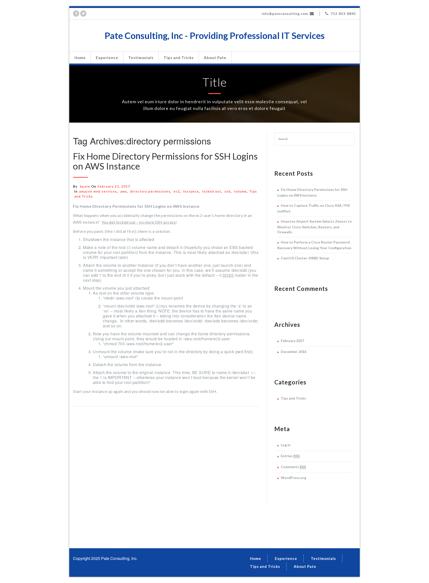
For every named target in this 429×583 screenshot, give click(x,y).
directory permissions (150, 191)
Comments (293, 467)
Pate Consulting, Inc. (119, 558)
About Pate (215, 57)
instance (191, 191)
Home (80, 57)
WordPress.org (293, 478)
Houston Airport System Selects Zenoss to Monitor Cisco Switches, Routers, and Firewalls (314, 226)
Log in (285, 445)
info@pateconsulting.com (285, 14)
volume (240, 191)
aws (123, 191)
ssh (227, 191)
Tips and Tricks (179, 57)
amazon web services (98, 191)
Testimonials (140, 57)
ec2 (177, 191)
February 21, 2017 (114, 186)
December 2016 (293, 351)
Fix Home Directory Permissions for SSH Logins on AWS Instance (165, 161)
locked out (211, 191)
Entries (290, 456)
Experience (107, 57)
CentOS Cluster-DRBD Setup (305, 258)
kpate (85, 186)
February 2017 (292, 341)
